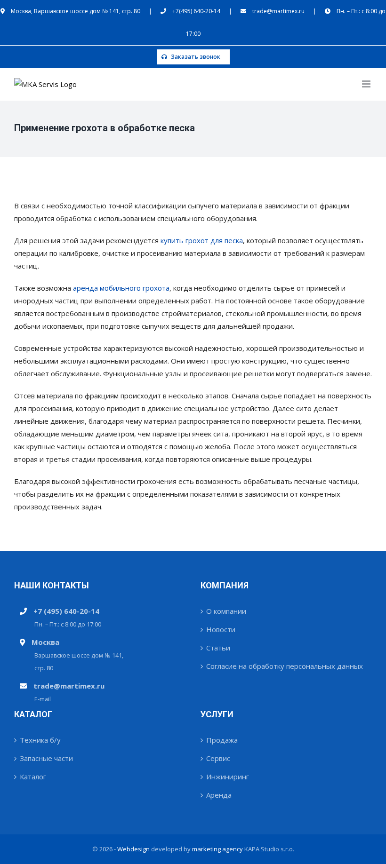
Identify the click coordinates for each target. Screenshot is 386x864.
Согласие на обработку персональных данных (284, 666)
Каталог (33, 776)
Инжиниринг (227, 776)
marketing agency (217, 849)
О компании (226, 611)
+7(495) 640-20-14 (196, 11)
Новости (220, 629)
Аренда (219, 795)
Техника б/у (40, 740)
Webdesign (133, 849)
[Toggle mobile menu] (367, 84)
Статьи (218, 647)
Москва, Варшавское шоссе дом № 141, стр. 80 (75, 11)
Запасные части (46, 758)
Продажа (222, 740)
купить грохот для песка (202, 240)
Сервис (218, 758)
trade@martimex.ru (278, 11)
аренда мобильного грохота (121, 288)
